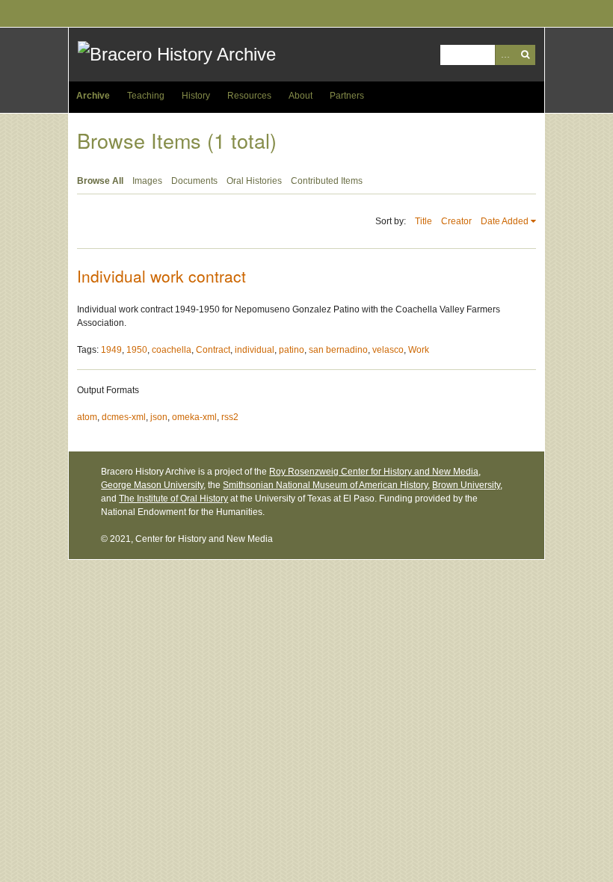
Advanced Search (505, 55)
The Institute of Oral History (173, 498)
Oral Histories (254, 181)
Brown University (466, 485)
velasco (388, 350)
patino (291, 350)
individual (254, 350)
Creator (456, 221)
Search (525, 55)
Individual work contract (161, 276)
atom (87, 417)
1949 (111, 350)
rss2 (229, 417)
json (158, 417)
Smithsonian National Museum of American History (325, 485)
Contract (213, 350)
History (196, 95)
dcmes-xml (124, 417)
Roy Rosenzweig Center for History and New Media (373, 471)
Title (423, 221)
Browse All (100, 181)
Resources (249, 95)
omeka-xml (194, 417)
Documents (194, 181)
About (300, 95)
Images (147, 181)
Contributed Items (327, 181)
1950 (136, 350)
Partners (347, 95)
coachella (171, 350)
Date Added (505, 221)
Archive (93, 95)
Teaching (145, 95)
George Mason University (152, 485)
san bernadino (338, 350)
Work (418, 350)
